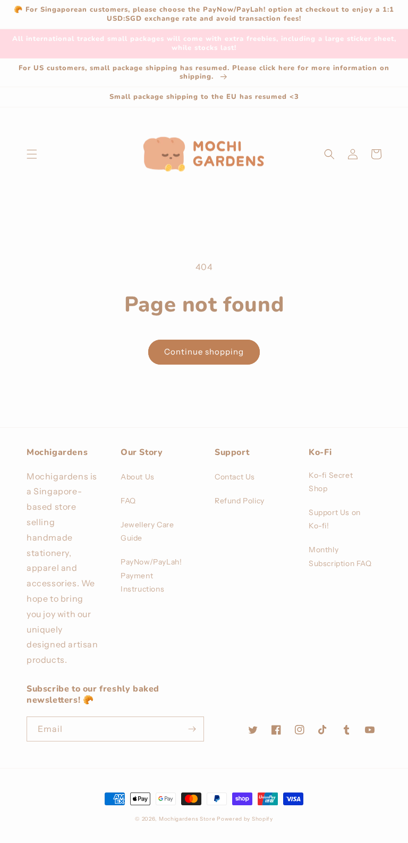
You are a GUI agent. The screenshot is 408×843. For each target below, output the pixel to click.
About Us (138, 477)
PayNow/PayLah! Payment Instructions (151, 575)
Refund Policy (240, 500)
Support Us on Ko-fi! (335, 519)
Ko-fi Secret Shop (331, 481)
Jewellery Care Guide (147, 531)
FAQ (128, 500)
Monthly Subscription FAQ (340, 556)
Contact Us (235, 477)
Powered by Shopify (245, 818)
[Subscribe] (191, 728)
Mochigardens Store (187, 818)
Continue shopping (204, 352)
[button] (32, 154)
